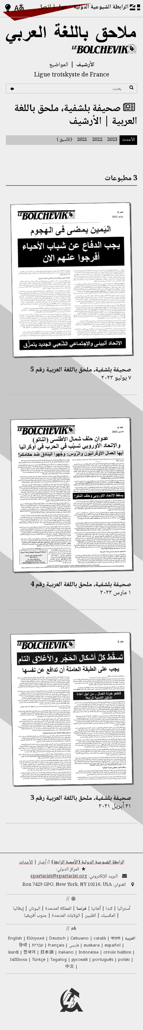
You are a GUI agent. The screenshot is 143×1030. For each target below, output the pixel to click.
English (15, 938)
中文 (69, 966)
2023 (112, 140)
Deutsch (57, 938)
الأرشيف (85, 65)
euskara (92, 945)
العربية (130, 938)
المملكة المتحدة (58, 909)
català (100, 938)
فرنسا (81, 909)
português (102, 959)
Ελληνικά (35, 938)
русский (80, 959)
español (112, 945)
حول (62, 7)
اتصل (44, 7)
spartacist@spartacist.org (58, 876)
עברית (37, 945)
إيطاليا (18, 909)
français (56, 945)
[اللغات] (19, 8)
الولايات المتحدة (66, 916)
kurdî (13, 952)
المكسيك (108, 916)
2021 (82, 140)
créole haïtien (117, 952)
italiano (66, 952)
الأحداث (26, 862)
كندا (109, 909)
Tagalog (58, 959)
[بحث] (13, 88)
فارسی (74, 945)
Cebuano (79, 938)
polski (124, 959)
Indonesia (88, 952)
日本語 (47, 952)
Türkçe (38, 959)
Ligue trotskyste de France (71, 75)
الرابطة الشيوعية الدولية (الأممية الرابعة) (87, 862)
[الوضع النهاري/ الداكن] (8, 8)
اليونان (34, 909)
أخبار (42, 862)
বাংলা (115, 938)
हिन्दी (23, 945)
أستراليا (123, 909)
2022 (97, 140)
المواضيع (58, 65)
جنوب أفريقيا (35, 916)
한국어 (29, 952)
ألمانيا (96, 909)
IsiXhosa (18, 959)
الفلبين (90, 916)
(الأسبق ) (64, 140)
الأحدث (128, 140)
